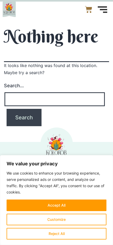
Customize (56, 219)
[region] (56, 200)
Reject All (57, 233)
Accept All (56, 205)
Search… (14, 85)
